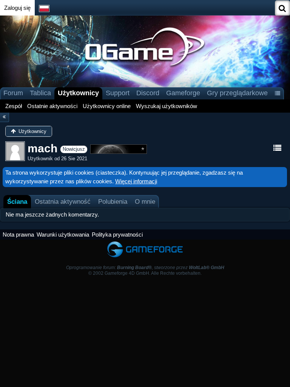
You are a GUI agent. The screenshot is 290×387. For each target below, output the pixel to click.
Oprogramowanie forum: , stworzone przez (145, 267)
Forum (13, 93)
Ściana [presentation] (17, 201)
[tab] (17, 201)
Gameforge (183, 93)
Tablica (40, 93)
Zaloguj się (17, 8)
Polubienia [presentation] (112, 201)
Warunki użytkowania (63, 234)
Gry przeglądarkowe (237, 93)
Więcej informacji (136, 181)
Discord (147, 93)
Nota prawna (18, 234)
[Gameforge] (145, 243)
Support (118, 93)
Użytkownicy (78, 93)
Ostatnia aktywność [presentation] (63, 201)
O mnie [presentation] (145, 201)
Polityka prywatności (117, 234)
